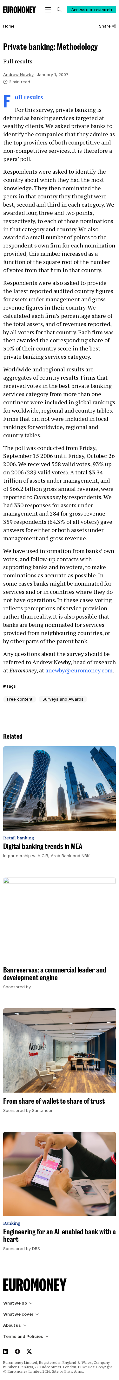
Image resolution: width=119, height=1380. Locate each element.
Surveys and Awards (63, 699)
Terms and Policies (23, 1336)
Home (9, 26)
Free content (19, 699)
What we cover (18, 1314)
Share (105, 26)
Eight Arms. (74, 1371)
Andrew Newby (18, 74)
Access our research (91, 9)
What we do (15, 1303)
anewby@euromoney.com (79, 670)
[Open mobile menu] (48, 10)
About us (12, 1325)
